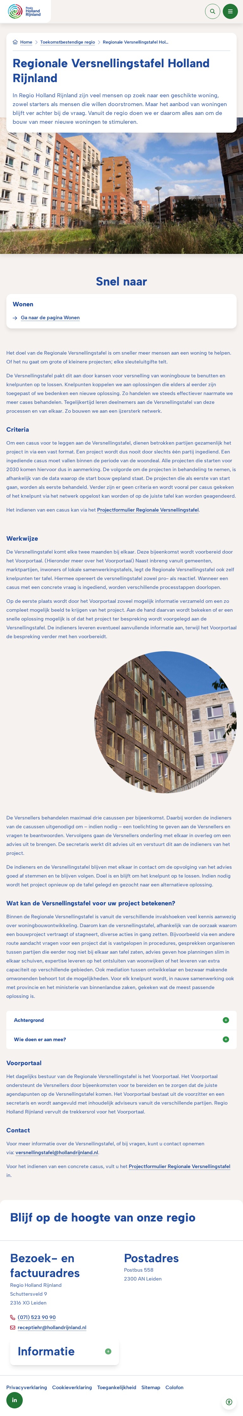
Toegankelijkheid (116, 1387)
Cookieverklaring (72, 1387)
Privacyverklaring (26, 1387)
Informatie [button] (46, 1351)
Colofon (174, 1387)
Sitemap (150, 1387)
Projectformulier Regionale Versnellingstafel (148, 510)
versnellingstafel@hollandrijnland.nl (57, 1152)
